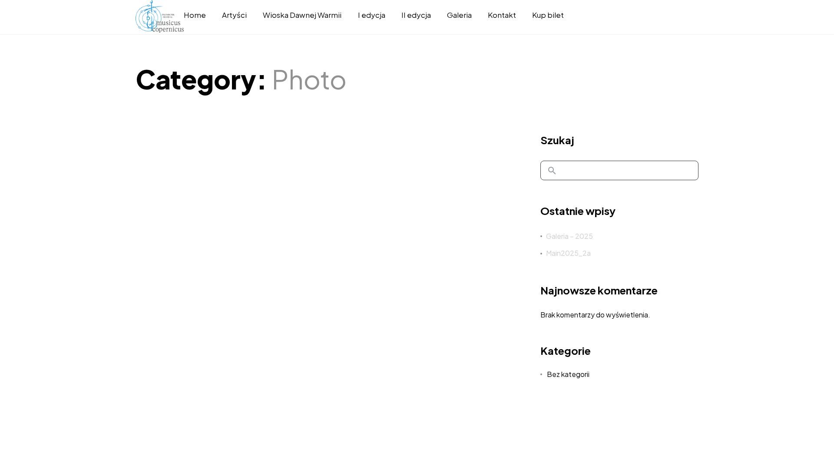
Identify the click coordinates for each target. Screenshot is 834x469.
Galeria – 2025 (569, 236)
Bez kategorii (568, 374)
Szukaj (557, 139)
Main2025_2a (568, 253)
